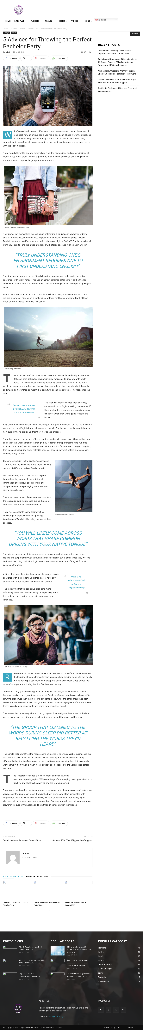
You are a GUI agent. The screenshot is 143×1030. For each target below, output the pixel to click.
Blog (113, 1027)
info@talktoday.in (57, 1016)
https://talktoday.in (29, 857)
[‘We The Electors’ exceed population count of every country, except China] (58, 964)
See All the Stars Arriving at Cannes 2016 (22, 840)
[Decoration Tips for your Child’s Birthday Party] (17, 890)
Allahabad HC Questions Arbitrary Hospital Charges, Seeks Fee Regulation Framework (117, 72)
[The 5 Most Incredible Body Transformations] (10, 950)
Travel (48, 21)
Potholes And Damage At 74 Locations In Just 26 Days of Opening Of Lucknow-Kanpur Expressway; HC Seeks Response (118, 62)
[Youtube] (123, 1010)
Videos (74, 21)
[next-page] (49, 911)
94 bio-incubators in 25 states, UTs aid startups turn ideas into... (79, 949)
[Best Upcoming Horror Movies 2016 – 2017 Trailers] (10, 964)
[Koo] (108, 1010)
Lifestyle (19, 21)
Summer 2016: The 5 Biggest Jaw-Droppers (72, 840)
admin (8, 52)
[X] (116, 1010)
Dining (62, 21)
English (102, 20)
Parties (22, 28)
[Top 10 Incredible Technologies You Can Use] (10, 977)
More (87, 21)
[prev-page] (45, 911)
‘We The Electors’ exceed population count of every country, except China (78, 962)
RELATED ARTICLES (13, 876)
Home (7, 21)
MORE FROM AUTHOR (37, 876)
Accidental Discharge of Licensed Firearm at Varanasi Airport (117, 89)
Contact (131, 1027)
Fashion (35, 21)
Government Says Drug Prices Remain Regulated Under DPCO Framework (115, 52)
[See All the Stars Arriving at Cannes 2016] (78, 890)
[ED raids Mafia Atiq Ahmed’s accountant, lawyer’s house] (58, 977)
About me (122, 1027)
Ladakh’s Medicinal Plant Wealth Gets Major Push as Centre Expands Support (117, 81)
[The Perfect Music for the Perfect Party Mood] (48, 890)
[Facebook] (101, 1010)
